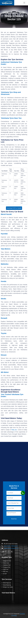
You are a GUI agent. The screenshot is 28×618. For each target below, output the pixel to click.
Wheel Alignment (7, 582)
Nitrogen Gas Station (8, 587)
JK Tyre (5, 573)
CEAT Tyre (5, 569)
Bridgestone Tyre (7, 560)
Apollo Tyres (6, 563)
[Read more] (7, 2)
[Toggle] (24, 2)
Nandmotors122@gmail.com (11, 548)
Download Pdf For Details (14, 208)
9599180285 (14, 546)
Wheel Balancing (7, 585)
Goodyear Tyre (6, 567)
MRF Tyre (5, 571)
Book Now (14, 518)
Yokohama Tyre (6, 565)
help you (14, 429)
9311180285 (7, 546)
